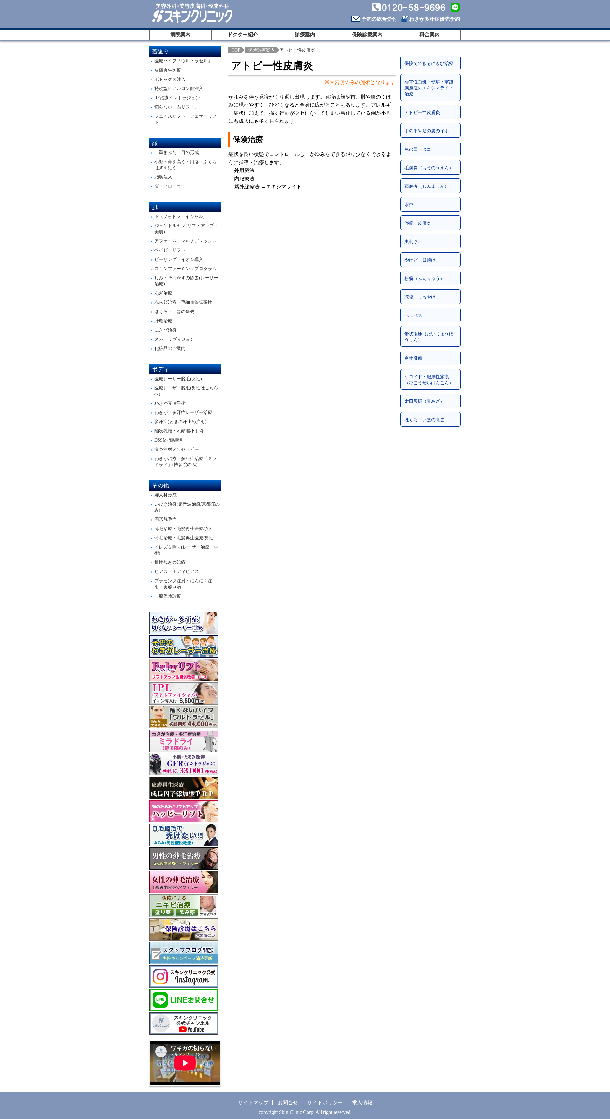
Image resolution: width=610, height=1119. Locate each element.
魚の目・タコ (417, 149)
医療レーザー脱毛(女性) (178, 378)
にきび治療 (165, 329)
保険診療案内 (367, 34)
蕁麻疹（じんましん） (426, 186)
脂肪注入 (163, 176)
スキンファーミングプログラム (185, 268)
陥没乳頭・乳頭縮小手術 (178, 430)
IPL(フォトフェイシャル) (179, 216)
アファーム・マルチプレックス (185, 240)
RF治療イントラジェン (177, 97)
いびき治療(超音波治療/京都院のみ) (187, 507)
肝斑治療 (163, 320)
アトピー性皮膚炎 (422, 112)
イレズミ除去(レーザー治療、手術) (186, 550)
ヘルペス (413, 315)
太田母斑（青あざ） (424, 401)
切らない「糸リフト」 (176, 106)
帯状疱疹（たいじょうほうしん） (428, 336)
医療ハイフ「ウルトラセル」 (183, 60)
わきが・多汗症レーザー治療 (183, 412)
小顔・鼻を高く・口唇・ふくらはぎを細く (185, 164)
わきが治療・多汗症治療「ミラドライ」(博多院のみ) (185, 461)
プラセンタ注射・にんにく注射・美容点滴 (183, 583)
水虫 (408, 204)
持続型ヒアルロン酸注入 (178, 88)
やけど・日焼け (420, 259)
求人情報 (362, 1102)
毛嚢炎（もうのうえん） (428, 167)
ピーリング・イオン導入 (178, 259)
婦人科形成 (165, 494)
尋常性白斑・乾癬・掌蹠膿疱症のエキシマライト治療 (428, 87)
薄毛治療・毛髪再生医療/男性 (184, 537)
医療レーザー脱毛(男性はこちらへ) (186, 390)
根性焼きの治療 (170, 562)
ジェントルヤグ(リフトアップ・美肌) (186, 228)
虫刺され (413, 241)
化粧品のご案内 (170, 348)
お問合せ (288, 1102)
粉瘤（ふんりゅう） (424, 278)
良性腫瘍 (413, 358)
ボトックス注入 (170, 79)
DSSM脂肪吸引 (169, 440)
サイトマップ (253, 1102)
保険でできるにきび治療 (428, 63)
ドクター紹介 (242, 34)
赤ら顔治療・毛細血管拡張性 (183, 302)
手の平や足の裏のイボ (426, 130)
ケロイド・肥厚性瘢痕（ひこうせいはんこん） (428, 379)
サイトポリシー (325, 1102)
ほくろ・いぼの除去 (174, 311)
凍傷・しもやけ (420, 296)
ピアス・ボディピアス (176, 571)
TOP (236, 49)
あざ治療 (163, 293)
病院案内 (180, 34)
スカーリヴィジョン (174, 339)
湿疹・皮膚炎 (417, 223)
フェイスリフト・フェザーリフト (185, 119)
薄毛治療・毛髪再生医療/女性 (184, 528)
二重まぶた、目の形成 (176, 152)
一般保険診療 (167, 595)
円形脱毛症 (165, 519)
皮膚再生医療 (167, 70)
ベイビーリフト (170, 250)
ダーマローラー (170, 186)
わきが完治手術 (170, 403)
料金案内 (429, 34)
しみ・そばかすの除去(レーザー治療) (186, 280)
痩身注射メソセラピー (176, 449)
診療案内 (305, 34)
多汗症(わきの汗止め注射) (180, 421)
